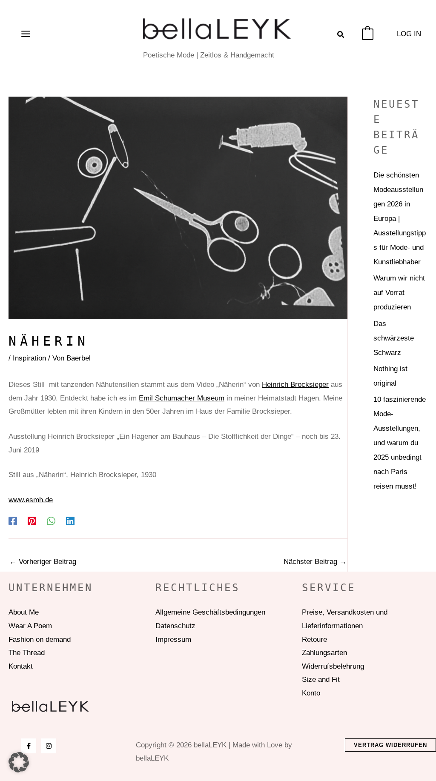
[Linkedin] (70, 521)
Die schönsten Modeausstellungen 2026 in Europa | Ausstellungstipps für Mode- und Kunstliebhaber (399, 218)
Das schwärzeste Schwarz (393, 338)
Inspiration (29, 358)
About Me (24, 612)
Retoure (314, 639)
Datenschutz (175, 626)
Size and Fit (321, 679)
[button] (341, 35)
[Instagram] (48, 745)
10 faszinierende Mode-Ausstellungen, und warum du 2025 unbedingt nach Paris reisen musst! (399, 442)
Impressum (173, 639)
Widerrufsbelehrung (333, 666)
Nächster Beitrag (315, 562)
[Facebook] (13, 521)
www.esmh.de (31, 500)
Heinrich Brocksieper (295, 384)
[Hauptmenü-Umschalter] (26, 34)
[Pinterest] (32, 521)
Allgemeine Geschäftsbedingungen (210, 612)
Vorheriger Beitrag (42, 562)
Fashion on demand (40, 639)
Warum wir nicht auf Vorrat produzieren (399, 292)
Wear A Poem (30, 626)
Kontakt (21, 666)
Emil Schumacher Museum (181, 398)
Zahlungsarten (324, 653)
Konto (311, 693)
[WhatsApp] (51, 521)
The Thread (27, 653)
